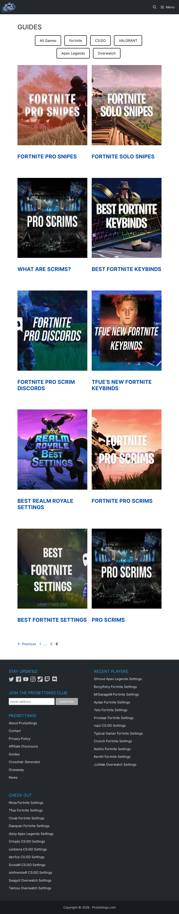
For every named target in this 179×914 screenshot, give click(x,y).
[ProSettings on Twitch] (48, 680)
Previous (26, 644)
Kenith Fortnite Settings (112, 757)
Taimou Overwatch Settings (30, 888)
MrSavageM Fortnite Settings (116, 694)
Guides (14, 754)
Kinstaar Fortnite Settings (114, 718)
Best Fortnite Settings (52, 620)
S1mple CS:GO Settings (27, 841)
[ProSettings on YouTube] (26, 680)
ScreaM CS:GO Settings (27, 865)
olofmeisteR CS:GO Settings (30, 872)
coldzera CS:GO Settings (28, 849)
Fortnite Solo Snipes (123, 156)
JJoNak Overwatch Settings (115, 764)
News (13, 777)
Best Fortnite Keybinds (126, 269)
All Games (48, 40)
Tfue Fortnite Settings (26, 810)
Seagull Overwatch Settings (30, 880)
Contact (15, 731)
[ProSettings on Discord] (55, 680)
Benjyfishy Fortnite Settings (115, 687)
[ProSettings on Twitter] (12, 680)
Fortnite (75, 40)
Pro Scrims (108, 620)
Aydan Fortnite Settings (112, 702)
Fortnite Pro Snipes (47, 156)
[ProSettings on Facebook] (19, 680)
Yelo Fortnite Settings (110, 710)
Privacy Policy (19, 739)
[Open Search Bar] (154, 7)
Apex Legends (73, 53)
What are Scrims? (44, 269)
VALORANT (128, 40)
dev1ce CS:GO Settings (27, 857)
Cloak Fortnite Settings (26, 818)
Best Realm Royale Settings (45, 504)
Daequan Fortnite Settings (29, 826)
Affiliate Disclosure (23, 746)
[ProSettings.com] (8, 7)
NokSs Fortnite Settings (112, 749)
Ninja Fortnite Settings (26, 803)
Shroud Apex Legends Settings (118, 679)
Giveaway (16, 770)
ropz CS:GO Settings (110, 725)
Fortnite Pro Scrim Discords (46, 385)
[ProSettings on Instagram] (34, 680)
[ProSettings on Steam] (41, 680)
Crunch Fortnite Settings (113, 741)
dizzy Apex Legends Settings (31, 834)
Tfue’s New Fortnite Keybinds (122, 385)
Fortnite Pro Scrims (122, 501)
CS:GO (100, 40)
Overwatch (107, 53)
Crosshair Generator (24, 762)
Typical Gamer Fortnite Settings (118, 733)
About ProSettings (23, 723)
